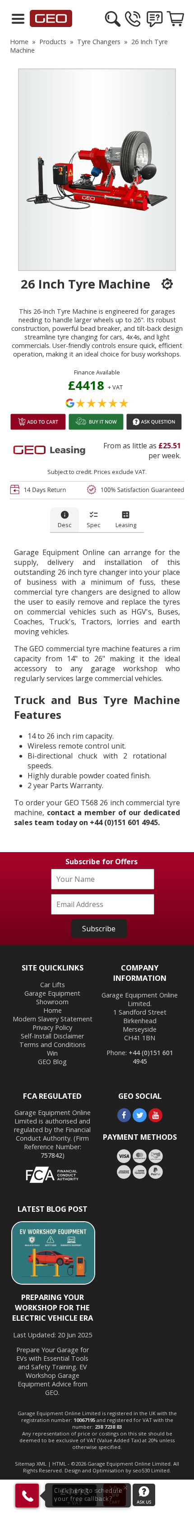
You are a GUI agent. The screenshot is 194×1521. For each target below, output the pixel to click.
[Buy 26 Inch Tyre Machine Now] (96, 428)
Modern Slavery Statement (52, 1019)
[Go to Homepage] (51, 24)
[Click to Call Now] (134, 26)
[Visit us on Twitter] (140, 1119)
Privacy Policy (52, 1027)
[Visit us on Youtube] (155, 1119)
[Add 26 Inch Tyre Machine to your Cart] (38, 428)
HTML (59, 1463)
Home (52, 1010)
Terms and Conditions (52, 1044)
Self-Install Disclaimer (52, 1036)
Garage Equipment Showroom (52, 997)
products (52, 41)
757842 (51, 1155)
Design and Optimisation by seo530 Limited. (118, 1470)
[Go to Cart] (175, 26)
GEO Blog (52, 1061)
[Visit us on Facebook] (124, 1119)
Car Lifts (52, 984)
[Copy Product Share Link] (162, 284)
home (19, 41)
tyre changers (98, 41)
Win (52, 1053)
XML (41, 1463)
